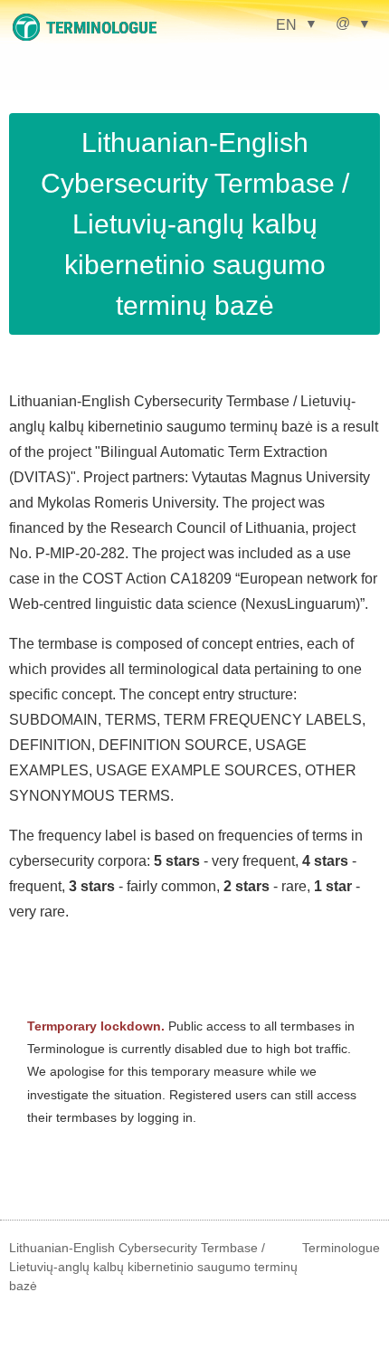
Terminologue (341, 1247)
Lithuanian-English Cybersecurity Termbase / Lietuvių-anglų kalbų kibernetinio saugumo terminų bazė (195, 224)
